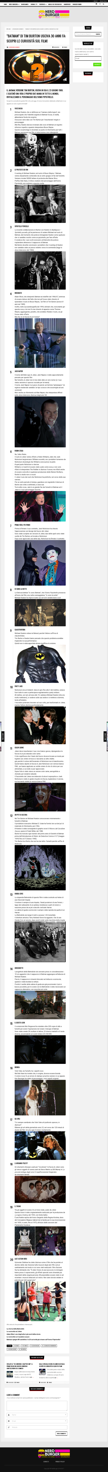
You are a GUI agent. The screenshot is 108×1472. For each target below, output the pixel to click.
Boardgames (24, 4)
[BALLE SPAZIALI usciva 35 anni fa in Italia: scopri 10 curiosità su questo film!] (42, 1372)
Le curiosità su (18, 1337)
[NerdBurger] (54, 14)
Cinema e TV (34, 4)
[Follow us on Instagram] (96, 4)
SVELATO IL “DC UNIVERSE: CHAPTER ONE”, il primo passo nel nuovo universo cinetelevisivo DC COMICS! (20, 1366)
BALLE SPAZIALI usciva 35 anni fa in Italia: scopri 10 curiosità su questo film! (52, 1365)
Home (5, 4)
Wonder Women (77, 4)
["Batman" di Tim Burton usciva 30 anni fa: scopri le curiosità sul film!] (37, 66)
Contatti (96, 1)
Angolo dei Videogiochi (55, 4)
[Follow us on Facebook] (100, 4)
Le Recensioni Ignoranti (17, 29)
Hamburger (67, 4)
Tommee (65, 47)
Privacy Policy (103, 1)
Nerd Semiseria (13, 4)
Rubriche (42, 4)
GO (32, 1377)
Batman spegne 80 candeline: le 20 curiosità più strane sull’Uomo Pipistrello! (33, 1339)
